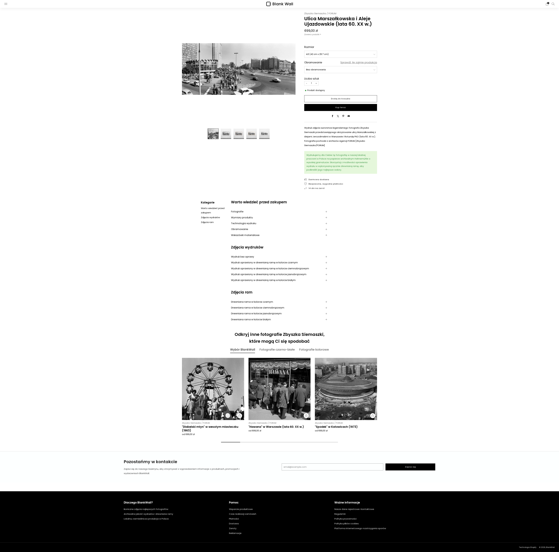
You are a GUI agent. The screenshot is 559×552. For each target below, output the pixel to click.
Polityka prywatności (345, 518)
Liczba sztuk (311, 78)
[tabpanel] (279, 396)
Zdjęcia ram (207, 222)
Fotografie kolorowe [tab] (314, 350)
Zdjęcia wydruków (210, 217)
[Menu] (5, 3)
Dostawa (234, 523)
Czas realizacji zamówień (242, 513)
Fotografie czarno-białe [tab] (277, 350)
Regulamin (340, 513)
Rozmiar (309, 47)
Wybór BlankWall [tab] (242, 350)
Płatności (234, 518)
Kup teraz (341, 107)
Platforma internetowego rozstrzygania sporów (360, 528)
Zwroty (232, 528)
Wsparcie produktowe (241, 509)
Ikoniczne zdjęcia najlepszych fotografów (146, 509)
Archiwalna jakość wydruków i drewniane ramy (148, 513)
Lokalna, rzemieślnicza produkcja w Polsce (146, 518)
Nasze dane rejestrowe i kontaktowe (354, 509)
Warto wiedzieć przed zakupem (212, 210)
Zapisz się (410, 466)
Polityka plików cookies (346, 523)
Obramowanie (313, 62)
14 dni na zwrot (317, 188)
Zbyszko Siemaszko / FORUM (320, 13)
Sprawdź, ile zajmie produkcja (358, 62)
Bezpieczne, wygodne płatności (326, 183)
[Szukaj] (553, 3)
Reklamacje (235, 533)
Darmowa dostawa (319, 179)
